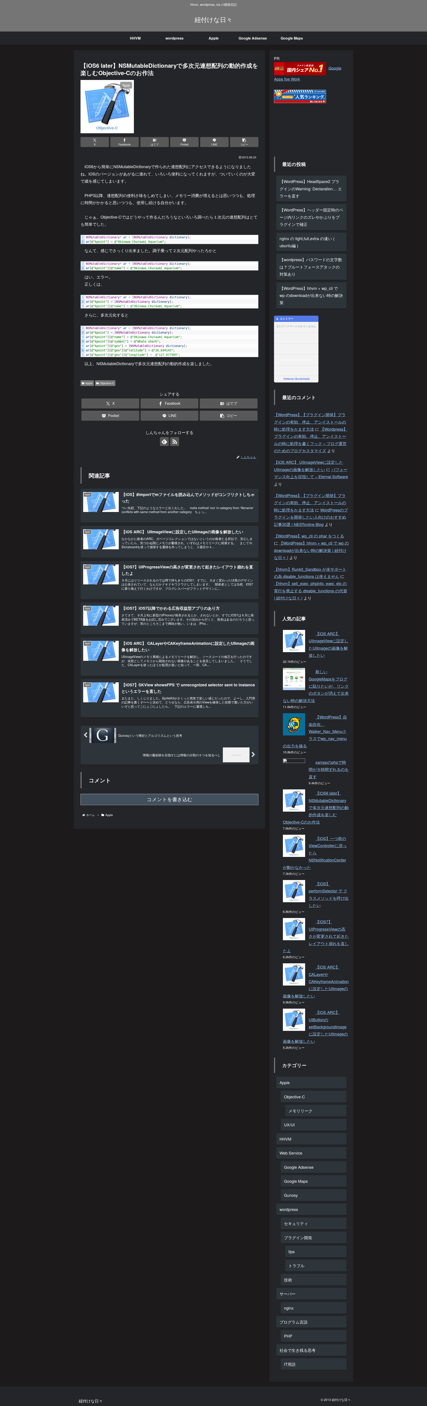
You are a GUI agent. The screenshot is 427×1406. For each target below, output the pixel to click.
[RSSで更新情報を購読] (174, 441)
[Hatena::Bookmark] (296, 379)
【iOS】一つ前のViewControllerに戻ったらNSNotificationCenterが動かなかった (315, 852)
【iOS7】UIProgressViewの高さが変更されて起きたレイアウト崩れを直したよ (316, 936)
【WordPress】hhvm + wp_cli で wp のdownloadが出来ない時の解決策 (311, 295)
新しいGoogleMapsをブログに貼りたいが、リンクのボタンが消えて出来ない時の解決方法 (316, 686)
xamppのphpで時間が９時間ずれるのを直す (329, 769)
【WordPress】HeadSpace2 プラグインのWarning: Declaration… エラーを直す (311, 188)
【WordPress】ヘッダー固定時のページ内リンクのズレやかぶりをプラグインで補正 (311, 217)
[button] (244, 142)
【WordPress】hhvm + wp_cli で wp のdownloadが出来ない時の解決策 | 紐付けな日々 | (311, 550)
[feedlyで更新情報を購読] (164, 441)
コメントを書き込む (169, 799)
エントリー (286, 318)
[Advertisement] (296, 125)
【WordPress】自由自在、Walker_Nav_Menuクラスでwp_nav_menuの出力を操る (315, 731)
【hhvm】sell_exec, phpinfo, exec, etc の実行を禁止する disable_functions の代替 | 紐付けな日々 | (310, 590)
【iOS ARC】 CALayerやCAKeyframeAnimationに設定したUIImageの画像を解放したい (316, 981)
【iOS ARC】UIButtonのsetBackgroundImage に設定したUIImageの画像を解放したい (315, 1026)
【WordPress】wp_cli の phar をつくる (309, 536)
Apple (89, 383)
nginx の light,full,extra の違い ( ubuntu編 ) (307, 241)
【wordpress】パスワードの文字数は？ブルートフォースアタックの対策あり (311, 267)
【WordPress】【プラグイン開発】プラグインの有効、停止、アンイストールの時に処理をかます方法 (310, 422)
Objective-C (107, 383)
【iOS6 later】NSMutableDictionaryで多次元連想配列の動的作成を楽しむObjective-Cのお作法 (316, 807)
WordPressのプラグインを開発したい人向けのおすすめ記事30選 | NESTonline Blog (311, 517)
